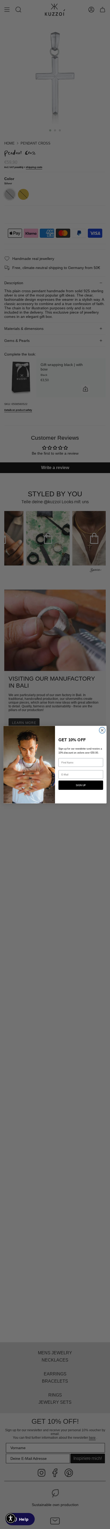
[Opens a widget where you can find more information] (20, 1519)
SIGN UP (81, 785)
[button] (10, 1518)
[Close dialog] (102, 730)
